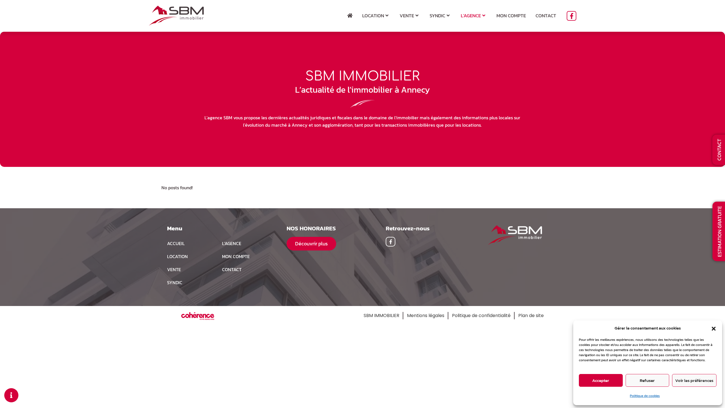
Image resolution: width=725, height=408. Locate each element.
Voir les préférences (694, 380)
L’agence (471, 15)
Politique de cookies (645, 395)
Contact (546, 15)
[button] (714, 328)
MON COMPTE (236, 256)
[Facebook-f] (571, 16)
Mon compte (511, 15)
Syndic (437, 15)
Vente (407, 15)
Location (373, 15)
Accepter (600, 380)
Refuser (647, 380)
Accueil (176, 243)
